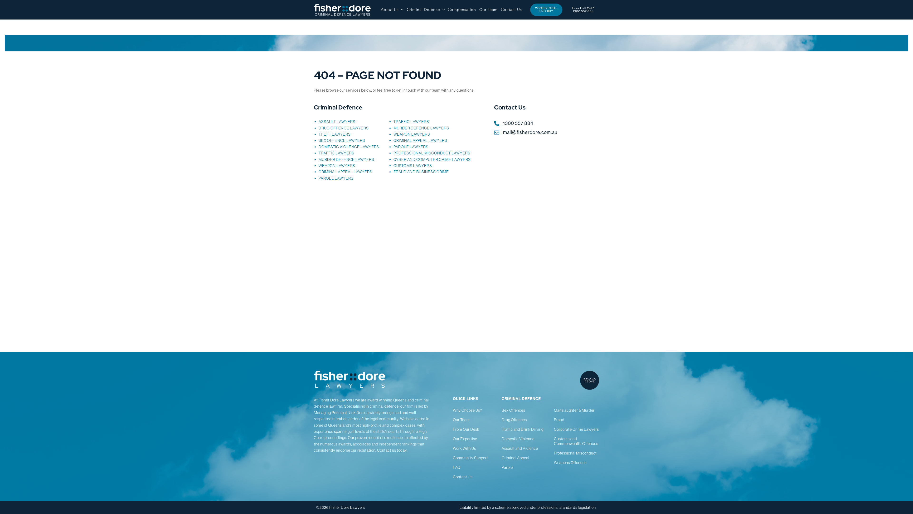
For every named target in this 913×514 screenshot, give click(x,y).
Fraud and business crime (421, 172)
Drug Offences (514, 420)
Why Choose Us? (467, 410)
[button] (401, 9)
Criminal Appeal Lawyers (345, 172)
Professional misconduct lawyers (431, 153)
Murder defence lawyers (346, 159)
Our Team (461, 420)
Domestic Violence (518, 439)
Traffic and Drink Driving (523, 429)
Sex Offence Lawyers (342, 140)
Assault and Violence (520, 448)
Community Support (470, 458)
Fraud (559, 420)
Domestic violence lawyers (349, 147)
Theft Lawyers (335, 134)
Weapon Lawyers (337, 165)
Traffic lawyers (336, 153)
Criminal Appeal (515, 458)
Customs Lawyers (412, 165)
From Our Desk (466, 429)
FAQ (457, 467)
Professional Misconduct (575, 453)
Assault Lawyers (337, 121)
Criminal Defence (338, 107)
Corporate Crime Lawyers (576, 429)
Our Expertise (465, 439)
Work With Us (464, 448)
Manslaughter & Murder (574, 410)
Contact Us (462, 477)
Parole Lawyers (336, 178)
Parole (507, 467)
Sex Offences (513, 410)
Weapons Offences (570, 462)
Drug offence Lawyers (344, 128)
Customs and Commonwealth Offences (576, 441)
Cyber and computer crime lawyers (432, 159)
